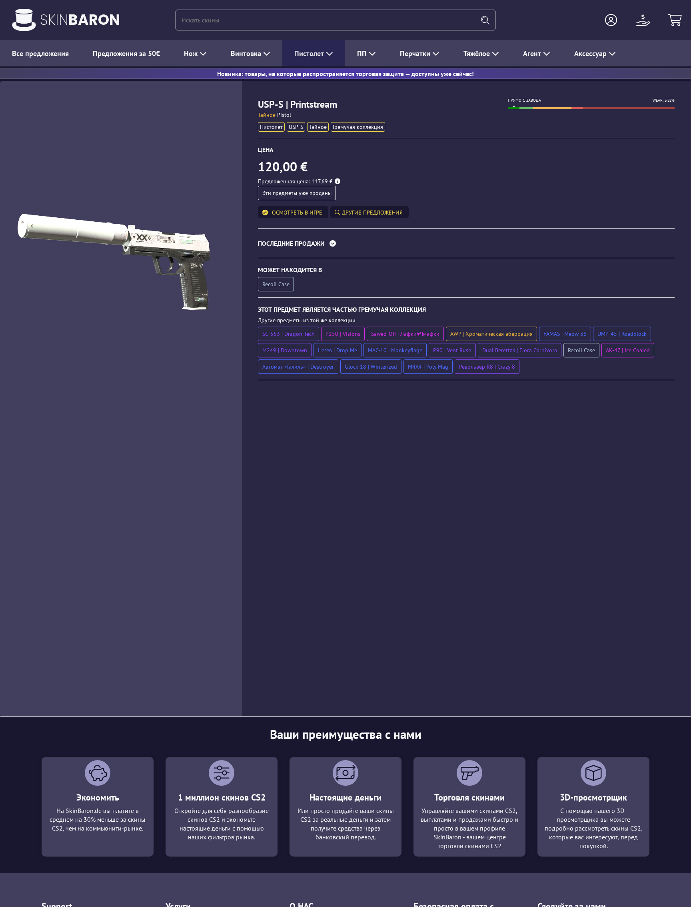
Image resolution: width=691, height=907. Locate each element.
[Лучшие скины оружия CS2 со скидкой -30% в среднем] (24, 20)
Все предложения (40, 53)
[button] (611, 20)
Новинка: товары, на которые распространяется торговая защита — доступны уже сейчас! (345, 74)
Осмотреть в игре (297, 212)
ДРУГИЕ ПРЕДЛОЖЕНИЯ (371, 212)
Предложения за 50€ (126, 53)
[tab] (466, 245)
